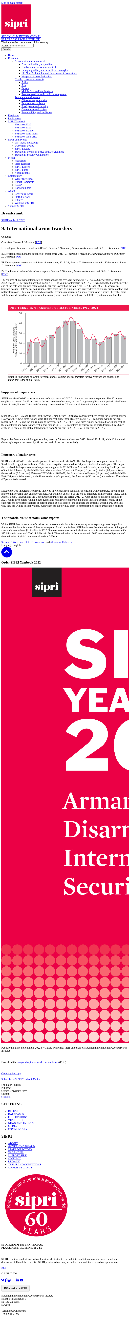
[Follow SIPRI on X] (13, 1280)
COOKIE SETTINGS (20, 1167)
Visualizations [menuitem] (22, 172)
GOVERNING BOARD (21, 1146)
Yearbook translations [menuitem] (26, 133)
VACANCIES (16, 1152)
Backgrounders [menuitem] (23, 187)
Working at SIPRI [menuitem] (24, 203)
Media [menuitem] (11, 157)
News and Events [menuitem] (17, 139)
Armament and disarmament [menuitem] (30, 61)
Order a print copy (11, 1073)
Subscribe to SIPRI (17, 1288)
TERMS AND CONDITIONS (24, 1164)
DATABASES (16, 1114)
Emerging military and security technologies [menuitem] (45, 70)
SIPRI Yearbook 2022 (13, 220)
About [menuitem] (11, 190)
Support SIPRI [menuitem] (16, 206)
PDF (38, 242)
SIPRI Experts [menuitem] (22, 166)
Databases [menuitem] (13, 115)
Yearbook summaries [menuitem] (26, 136)
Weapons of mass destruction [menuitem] (37, 76)
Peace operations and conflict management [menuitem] (44, 94)
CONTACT (14, 1158)
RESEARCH (15, 1111)
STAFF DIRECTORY (20, 1149)
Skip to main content (12, 2)
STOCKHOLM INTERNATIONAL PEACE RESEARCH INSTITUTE (21, 38)
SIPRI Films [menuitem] (21, 169)
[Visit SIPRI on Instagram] (9, 1280)
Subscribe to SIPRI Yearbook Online (20, 1079)
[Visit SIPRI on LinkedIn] (17, 1280)
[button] (6, 555)
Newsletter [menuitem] (20, 160)
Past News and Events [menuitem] (26, 142)
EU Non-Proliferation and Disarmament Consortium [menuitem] (49, 73)
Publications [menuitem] (14, 118)
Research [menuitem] (13, 58)
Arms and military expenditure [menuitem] (38, 64)
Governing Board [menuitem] (24, 193)
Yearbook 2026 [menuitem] (23, 124)
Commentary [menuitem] (15, 175)
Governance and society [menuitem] (34, 109)
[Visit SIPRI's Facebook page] (6, 1280)
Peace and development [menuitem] (27, 97)
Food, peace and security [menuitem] (35, 106)
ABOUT (13, 1143)
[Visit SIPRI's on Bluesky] (2, 1280)
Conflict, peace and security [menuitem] (29, 79)
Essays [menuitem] (18, 184)
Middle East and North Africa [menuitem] (37, 91)
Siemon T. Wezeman (12, 542)
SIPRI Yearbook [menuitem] (16, 121)
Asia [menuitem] (24, 85)
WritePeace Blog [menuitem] (24, 178)
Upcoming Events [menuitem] (24, 145)
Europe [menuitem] (25, 88)
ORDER (6, 1096)
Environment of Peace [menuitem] (33, 103)
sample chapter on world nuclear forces (38, 1062)
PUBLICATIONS (18, 1117)
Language (7, 545)
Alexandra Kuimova (61, 542)
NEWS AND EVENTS (21, 1123)
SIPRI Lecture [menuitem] (22, 148)
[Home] (16, 33)
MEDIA (12, 1126)
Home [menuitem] (11, 55)
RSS (3, 1267)
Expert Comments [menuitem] (24, 181)
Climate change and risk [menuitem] (34, 100)
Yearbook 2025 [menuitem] (23, 127)
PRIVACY (14, 1161)
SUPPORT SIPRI (17, 1155)
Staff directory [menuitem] (22, 196)
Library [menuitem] (19, 200)
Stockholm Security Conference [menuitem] (32, 154)
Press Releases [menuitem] (22, 163)
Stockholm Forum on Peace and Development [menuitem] (39, 151)
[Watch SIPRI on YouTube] (22, 1280)
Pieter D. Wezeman (35, 542)
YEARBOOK (16, 1120)
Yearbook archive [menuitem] (24, 130)
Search (5, 45)
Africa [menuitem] (25, 82)
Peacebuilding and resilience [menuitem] (37, 112)
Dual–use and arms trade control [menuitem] (39, 67)
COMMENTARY (18, 1129)
